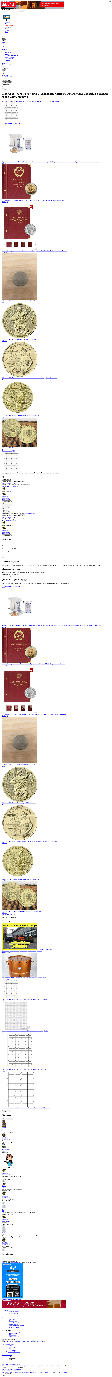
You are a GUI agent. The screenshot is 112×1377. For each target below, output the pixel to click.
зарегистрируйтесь (16, 1262)
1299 (9, 498)
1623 (3, 1151)
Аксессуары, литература (43, 101)
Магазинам (12, 1335)
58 (3, 1187)
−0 (12, 499)
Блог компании (13, 1313)
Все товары (12, 520)
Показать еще (6, 1111)
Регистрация (5, 75)
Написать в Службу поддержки (11, 1369)
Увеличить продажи (15, 1322)
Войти (3, 72)
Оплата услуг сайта (8, 1344)
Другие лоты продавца (11, 123)
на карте (22, 513)
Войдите (5, 1262)
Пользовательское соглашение (11, 1364)
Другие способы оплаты (13, 1352)
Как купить (12, 1319)
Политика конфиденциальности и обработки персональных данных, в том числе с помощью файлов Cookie (34, 1365)
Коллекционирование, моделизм (20, 101)
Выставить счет (14, 1336)
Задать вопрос (7, 501)
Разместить (5, 47)
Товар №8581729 (56, 101)
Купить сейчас (7, 479)
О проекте (5, 1310)
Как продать (13, 1321)
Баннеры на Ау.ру (14, 1332)
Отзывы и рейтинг (15, 1327)
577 (3, 1211)
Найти (3, 38)
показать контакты (19, 481)
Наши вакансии (14, 1311)
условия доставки (30, 513)
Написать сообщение (8, 483)
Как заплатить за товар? (16, 1325)
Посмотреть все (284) (8, 451)
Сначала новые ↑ (7, 1119)
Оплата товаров (7, 1355)
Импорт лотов (13, 1324)
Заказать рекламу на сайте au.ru (11, 1299)
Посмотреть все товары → (10, 486)
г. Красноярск (6, 101)
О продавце (5, 520)
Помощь (4, 1318)
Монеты (33, 101)
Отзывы (4, 499)
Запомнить (6, 68)
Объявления (13, 1333)
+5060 (9, 499)
